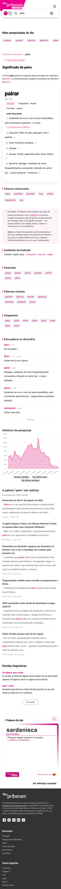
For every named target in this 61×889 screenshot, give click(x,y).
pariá (16, 325)
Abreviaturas (7, 850)
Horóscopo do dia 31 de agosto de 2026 (22, 500)
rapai (7, 325)
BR (10, 13)
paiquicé (42, 296)
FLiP (4, 875)
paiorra (20, 296)
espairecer (10, 200)
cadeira (7, 40)
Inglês (50, 254)
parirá (48, 272)
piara (43, 320)
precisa (31, 40)
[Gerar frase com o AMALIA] (14, 137)
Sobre (4, 843)
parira (8, 278)
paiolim (9, 296)
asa (21, 200)
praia (52, 320)
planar (50, 193)
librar (6, 356)
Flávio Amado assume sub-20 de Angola (22, 634)
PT (6, 13)
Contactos (6, 868)
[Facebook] (4, 821)
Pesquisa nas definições (12, 840)
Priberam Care (8, 885)
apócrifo (44, 40)
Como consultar (8, 846)
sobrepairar (10, 408)
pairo (7, 193)
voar (41, 193)
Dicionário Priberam (12, 54)
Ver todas (30, 702)
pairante (18, 193)
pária (16, 320)
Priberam (6, 872)
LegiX (4, 878)
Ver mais (30, 420)
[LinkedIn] (18, 821)
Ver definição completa (44, 783)
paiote (31, 296)
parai (7, 320)
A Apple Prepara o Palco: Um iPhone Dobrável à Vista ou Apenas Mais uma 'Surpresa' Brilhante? (29, 525)
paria (17, 278)
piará (34, 320)
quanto (19, 40)
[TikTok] (14, 821)
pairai (8, 272)
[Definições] (52, 13)
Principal (5, 836)
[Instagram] (9, 821)
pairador (30, 193)
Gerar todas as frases (16, 60)
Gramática (6, 853)
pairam (38, 272)
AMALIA (34, 215)
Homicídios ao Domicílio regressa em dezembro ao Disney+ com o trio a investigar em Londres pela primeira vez (28, 550)
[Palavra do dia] (54, 718)
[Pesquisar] (15, 13)
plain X (5, 882)
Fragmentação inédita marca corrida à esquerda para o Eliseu (30, 582)
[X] (23, 821)
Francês (41, 254)
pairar (28, 272)
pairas (18, 272)
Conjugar (10, 103)
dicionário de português (14, 806)
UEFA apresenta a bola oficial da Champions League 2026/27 (28, 605)
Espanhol (31, 254)
